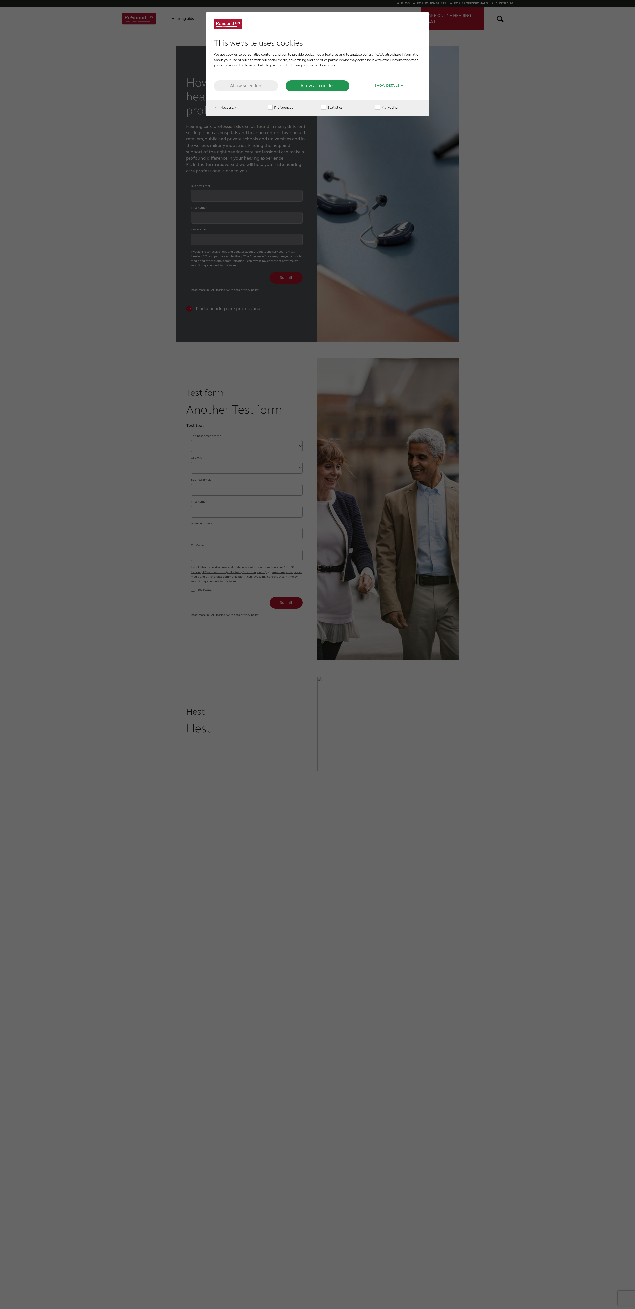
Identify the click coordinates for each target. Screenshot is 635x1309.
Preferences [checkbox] (283, 107)
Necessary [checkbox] (228, 107)
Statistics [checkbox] (334, 107)
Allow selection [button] (245, 85)
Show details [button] (387, 86)
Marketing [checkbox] (389, 107)
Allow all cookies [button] (317, 85)
